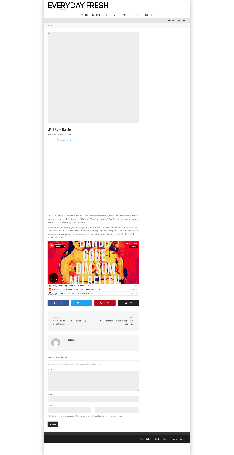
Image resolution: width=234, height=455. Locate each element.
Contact (171, 21)
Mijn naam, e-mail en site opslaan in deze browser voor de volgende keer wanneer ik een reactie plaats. (86, 416)
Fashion (96, 15)
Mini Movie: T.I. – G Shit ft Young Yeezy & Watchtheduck (70, 321)
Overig (148, 15)
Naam (50, 395)
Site (96, 405)
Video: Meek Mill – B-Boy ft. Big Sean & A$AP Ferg (116, 321)
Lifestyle (124, 15)
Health (109, 15)
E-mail (50, 405)
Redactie (52, 134)
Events (85, 15)
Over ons (181, 21)
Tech (136, 15)
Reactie (51, 369)
